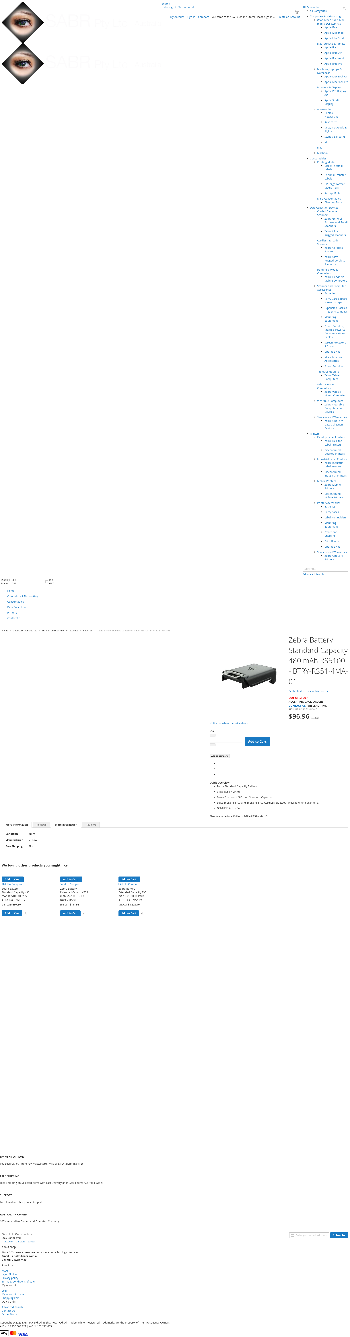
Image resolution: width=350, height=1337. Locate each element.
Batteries (87, 630)
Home (5, 630)
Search (166, 3)
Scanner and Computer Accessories (60, 630)
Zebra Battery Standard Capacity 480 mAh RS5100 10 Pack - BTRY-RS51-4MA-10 (15, 894)
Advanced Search (12, 1307)
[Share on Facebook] (218, 763)
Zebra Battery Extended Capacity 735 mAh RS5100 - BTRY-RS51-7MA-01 (74, 894)
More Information (17, 824)
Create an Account (288, 17)
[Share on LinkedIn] (218, 774)
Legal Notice (9, 1274)
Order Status (10, 1314)
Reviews (41, 824)
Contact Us (297, 706)
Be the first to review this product (309, 691)
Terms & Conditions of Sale (18, 1281)
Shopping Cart (10, 1298)
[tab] (17, 825)
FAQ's (5, 1270)
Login (5, 1290)
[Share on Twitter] (218, 769)
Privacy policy (10, 1278)
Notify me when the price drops (229, 723)
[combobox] (325, 569)
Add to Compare (219, 755)
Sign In (191, 17)
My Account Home (13, 1294)
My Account (177, 17)
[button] (25, 913)
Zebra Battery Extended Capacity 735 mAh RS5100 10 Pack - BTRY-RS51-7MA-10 (132, 894)
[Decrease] (212, 735)
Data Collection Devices (25, 630)
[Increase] (212, 744)
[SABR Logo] (82, 43)
